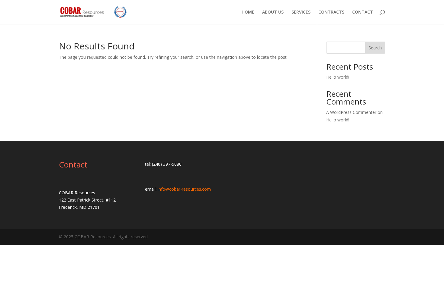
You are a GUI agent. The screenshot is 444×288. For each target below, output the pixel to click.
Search (375, 48)
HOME (248, 12)
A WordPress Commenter (351, 112)
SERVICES (300, 12)
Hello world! (337, 77)
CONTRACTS (331, 12)
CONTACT (362, 12)
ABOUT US (273, 12)
